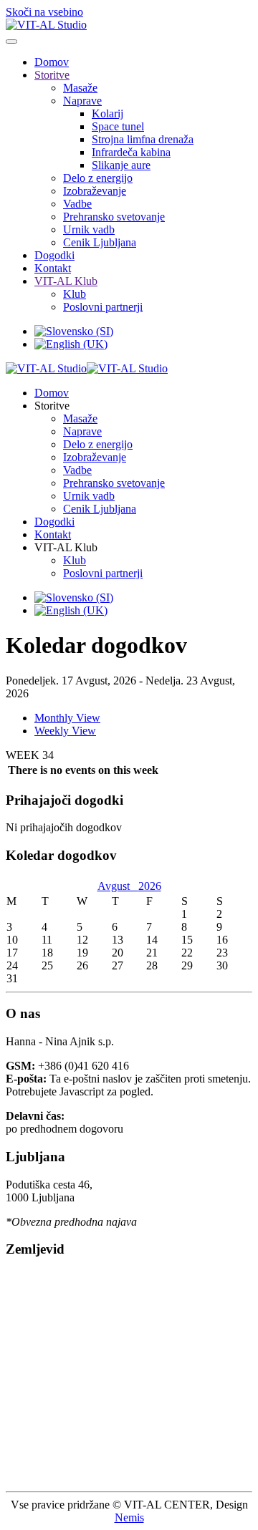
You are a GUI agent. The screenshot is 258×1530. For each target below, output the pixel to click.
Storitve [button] (52, 406)
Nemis (129, 1517)
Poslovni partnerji (103, 307)
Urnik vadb (89, 229)
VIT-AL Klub (65, 281)
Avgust (117, 886)
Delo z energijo (98, 178)
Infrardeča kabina (131, 152)
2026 (149, 886)
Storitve (52, 75)
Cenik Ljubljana (99, 242)
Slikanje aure (121, 165)
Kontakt (52, 268)
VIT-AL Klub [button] (65, 547)
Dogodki (54, 255)
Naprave (82, 101)
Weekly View (65, 731)
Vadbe (77, 204)
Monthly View (67, 718)
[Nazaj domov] (46, 25)
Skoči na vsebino (44, 12)
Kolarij (107, 113)
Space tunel (118, 126)
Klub (74, 294)
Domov (51, 62)
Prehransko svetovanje (114, 216)
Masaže (80, 88)
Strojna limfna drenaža (143, 139)
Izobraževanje (94, 191)
